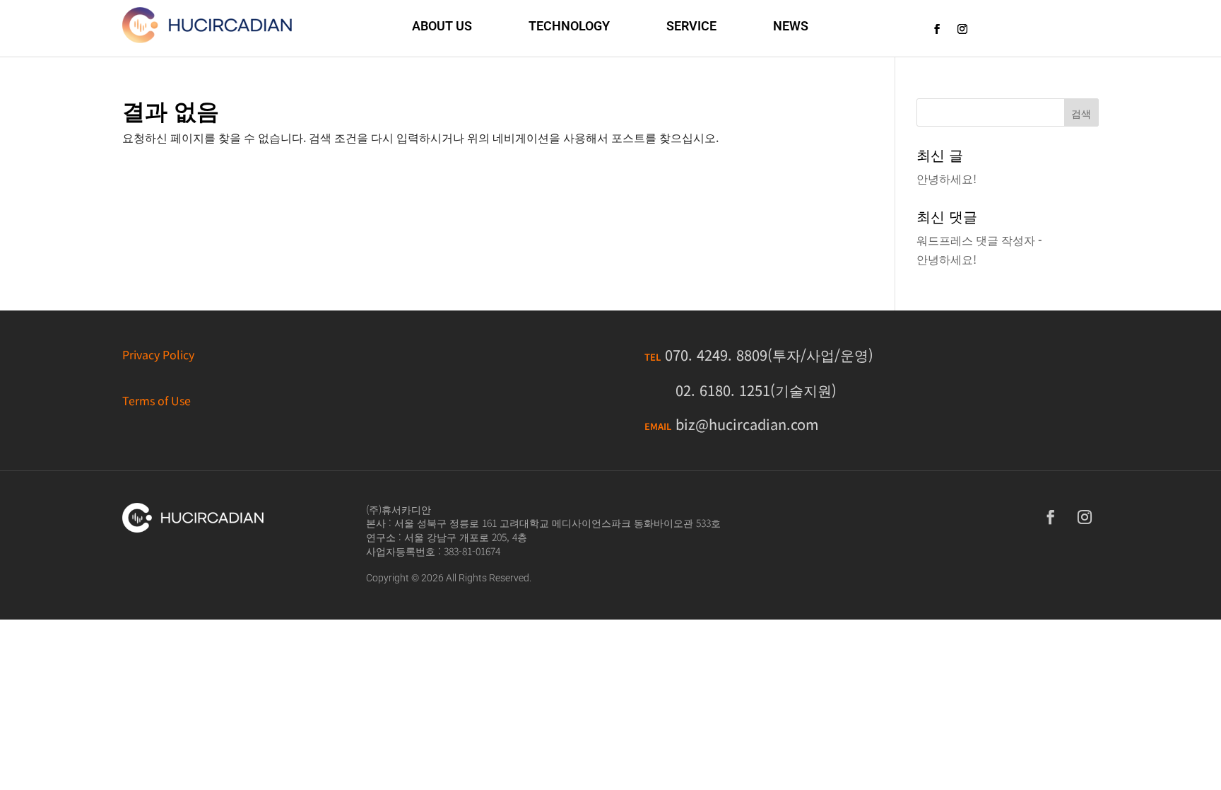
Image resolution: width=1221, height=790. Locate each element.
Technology (569, 25)
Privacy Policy (158, 354)
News (790, 25)
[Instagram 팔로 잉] (962, 29)
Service (691, 25)
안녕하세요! (946, 178)
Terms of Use (156, 400)
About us (442, 25)
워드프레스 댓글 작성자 (975, 239)
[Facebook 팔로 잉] (937, 29)
